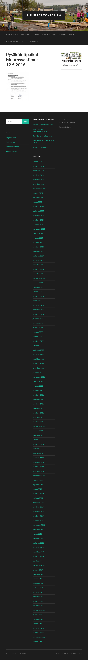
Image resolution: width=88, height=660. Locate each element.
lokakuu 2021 (38, 381)
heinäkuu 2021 (38, 395)
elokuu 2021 (37, 390)
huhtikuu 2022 (38, 354)
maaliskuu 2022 (38, 359)
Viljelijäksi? (25, 34)
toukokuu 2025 (38, 211)
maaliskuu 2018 (38, 552)
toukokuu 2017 (38, 588)
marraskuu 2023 (39, 278)
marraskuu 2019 (39, 476)
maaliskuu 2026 (38, 179)
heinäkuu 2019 (38, 493)
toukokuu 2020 (38, 453)
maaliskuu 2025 (38, 215)
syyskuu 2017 (38, 574)
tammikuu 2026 (38, 184)
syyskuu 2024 (38, 238)
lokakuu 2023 (38, 283)
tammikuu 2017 (38, 606)
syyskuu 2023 (38, 287)
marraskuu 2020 (39, 426)
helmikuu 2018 (38, 556)
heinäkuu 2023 (38, 296)
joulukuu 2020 (38, 422)
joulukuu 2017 (38, 561)
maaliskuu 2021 (38, 408)
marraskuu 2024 (39, 229)
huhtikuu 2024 (38, 260)
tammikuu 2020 (38, 471)
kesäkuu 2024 (38, 251)
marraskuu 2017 (39, 565)
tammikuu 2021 (38, 417)
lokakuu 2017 (38, 570)
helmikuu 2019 (38, 516)
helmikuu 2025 (38, 220)
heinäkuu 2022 (38, 341)
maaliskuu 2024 (38, 265)
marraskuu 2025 (39, 188)
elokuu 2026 (37, 162)
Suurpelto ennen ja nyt (62, 34)
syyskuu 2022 (38, 332)
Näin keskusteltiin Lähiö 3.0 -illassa (43, 141)
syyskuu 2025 (38, 197)
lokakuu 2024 (38, 233)
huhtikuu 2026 (38, 175)
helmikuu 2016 (38, 633)
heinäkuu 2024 (38, 247)
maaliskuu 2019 (38, 511)
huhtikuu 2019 (38, 507)
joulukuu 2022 (38, 319)
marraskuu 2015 (39, 637)
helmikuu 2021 (38, 413)
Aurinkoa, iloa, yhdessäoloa (43, 125)
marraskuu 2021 (39, 377)
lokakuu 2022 (38, 328)
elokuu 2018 (37, 534)
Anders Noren (70, 653)
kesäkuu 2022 (38, 345)
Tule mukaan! (12, 41)
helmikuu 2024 (38, 269)
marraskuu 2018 (39, 525)
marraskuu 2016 (39, 610)
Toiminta (10, 34)
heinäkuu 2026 (38, 166)
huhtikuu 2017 (38, 592)
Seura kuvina (40, 34)
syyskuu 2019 (38, 484)
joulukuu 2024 (38, 224)
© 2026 (9, 653)
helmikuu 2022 (38, 363)
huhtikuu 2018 (38, 547)
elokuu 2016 (37, 624)
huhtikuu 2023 (38, 305)
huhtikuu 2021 (38, 404)
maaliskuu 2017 (38, 597)
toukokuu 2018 (38, 543)
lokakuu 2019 (38, 480)
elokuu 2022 (37, 336)
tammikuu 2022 (38, 368)
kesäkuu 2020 (38, 449)
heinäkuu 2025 (38, 206)
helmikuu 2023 (38, 314)
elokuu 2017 (37, 579)
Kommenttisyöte (12, 147)
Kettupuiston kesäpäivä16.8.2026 (40, 130)
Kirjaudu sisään (11, 138)
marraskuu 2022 (39, 323)
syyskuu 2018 (38, 529)
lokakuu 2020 (38, 431)
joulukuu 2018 (38, 520)
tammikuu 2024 (38, 274)
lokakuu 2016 (38, 615)
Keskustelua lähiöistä (40, 147)
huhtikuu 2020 (38, 458)
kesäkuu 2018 (38, 538)
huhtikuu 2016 (38, 628)
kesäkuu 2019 (38, 498)
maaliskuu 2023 (38, 310)
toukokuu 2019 (38, 502)
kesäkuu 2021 (38, 399)
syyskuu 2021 (38, 386)
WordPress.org (11, 151)
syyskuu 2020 (38, 435)
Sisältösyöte (10, 142)
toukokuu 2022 (38, 350)
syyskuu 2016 (38, 619)
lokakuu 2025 (38, 193)
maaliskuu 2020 (38, 462)
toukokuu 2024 (38, 256)
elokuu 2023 (37, 292)
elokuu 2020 (37, 440)
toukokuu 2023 (38, 301)
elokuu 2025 (37, 202)
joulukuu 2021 (38, 372)
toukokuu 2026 (38, 171)
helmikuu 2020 (38, 467)
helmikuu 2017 (38, 601)
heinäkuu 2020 (38, 444)
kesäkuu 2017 (38, 583)
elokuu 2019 (37, 489)
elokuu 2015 (37, 641)
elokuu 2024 (37, 242)
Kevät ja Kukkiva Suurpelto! (43, 136)
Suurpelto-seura (44, 15)
